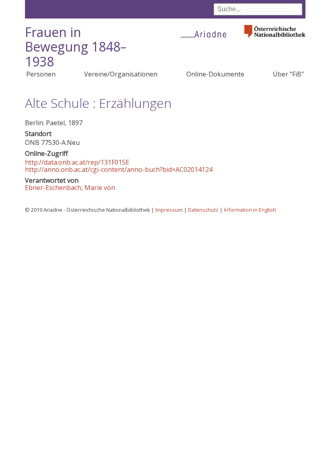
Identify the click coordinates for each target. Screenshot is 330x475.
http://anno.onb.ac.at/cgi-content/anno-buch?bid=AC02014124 (118, 169)
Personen (41, 74)
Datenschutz (203, 209)
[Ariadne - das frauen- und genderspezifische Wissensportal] (206, 34)
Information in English (250, 209)
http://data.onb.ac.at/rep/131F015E (77, 162)
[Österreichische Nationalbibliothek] (274, 40)
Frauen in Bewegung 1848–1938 (75, 46)
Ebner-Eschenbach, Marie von (70, 187)
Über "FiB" (288, 74)
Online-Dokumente (215, 74)
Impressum (169, 209)
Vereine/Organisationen (120, 74)
